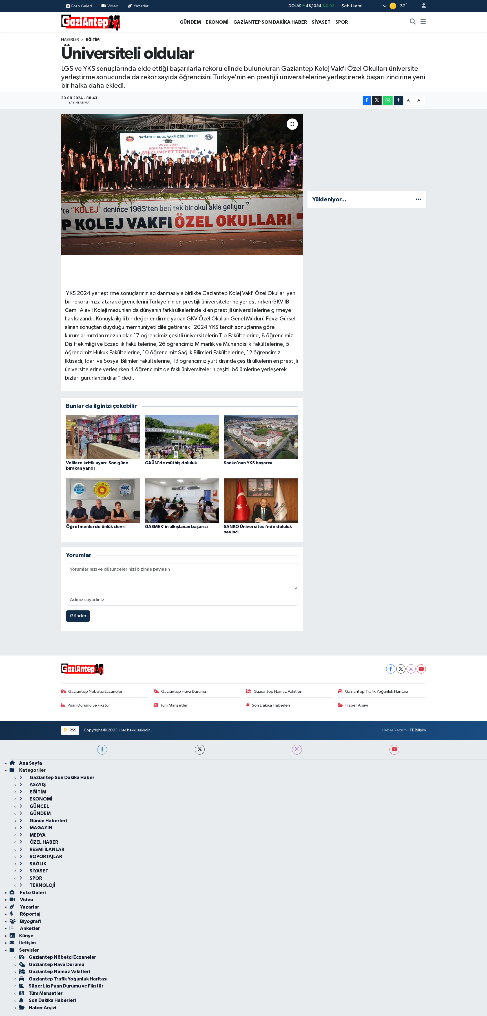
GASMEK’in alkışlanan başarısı (176, 526)
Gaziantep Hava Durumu (183, 691)
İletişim (27, 942)
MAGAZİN (40, 827)
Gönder (78, 615)
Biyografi (30, 921)
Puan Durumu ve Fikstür (89, 705)
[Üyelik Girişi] (421, 6)
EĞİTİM (92, 40)
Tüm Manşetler (174, 705)
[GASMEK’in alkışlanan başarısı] (182, 500)
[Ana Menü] (423, 22)
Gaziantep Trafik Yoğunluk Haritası (376, 691)
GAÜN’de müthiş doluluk (171, 463)
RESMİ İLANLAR (46, 849)
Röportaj (29, 914)
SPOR (341, 22)
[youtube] (394, 750)
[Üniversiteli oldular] (182, 184)
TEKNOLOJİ (42, 885)
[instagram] (297, 750)
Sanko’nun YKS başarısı (248, 463)
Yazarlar (141, 6)
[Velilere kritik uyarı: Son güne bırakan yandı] (103, 436)
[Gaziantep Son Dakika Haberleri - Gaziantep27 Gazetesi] (90, 22)
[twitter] (200, 750)
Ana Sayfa (30, 763)
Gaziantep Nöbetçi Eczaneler (95, 691)
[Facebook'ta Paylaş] (367, 100)
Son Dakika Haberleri (271, 705)
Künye (26, 935)
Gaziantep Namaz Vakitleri (278, 691)
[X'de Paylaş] (377, 100)
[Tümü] (418, 199)
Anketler (29, 928)
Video (112, 6)
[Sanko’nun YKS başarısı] (261, 436)
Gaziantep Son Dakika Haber (61, 777)
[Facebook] (390, 669)
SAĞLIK (38, 863)
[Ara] (413, 22)
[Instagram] (411, 669)
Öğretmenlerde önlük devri (95, 526)
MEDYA (37, 835)
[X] (401, 669)
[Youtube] (421, 669)
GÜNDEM (190, 22)
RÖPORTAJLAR (45, 856)
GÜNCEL (39, 806)
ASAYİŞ (37, 784)
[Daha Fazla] (398, 100)
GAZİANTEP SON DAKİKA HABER (270, 22)
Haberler (70, 40)
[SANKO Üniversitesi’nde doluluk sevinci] (261, 500)
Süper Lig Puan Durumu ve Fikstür (66, 986)
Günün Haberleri (48, 820)
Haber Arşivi (357, 705)
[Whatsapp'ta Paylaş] (388, 100)
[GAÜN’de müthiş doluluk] (182, 436)
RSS (72, 730)
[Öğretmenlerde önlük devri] (103, 500)
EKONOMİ (217, 22)
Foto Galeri (81, 6)
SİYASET (321, 22)
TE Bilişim (417, 730)
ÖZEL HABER (43, 842)
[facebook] (102, 750)
